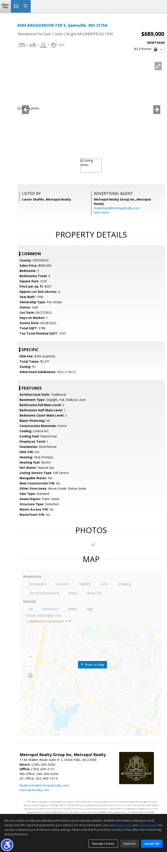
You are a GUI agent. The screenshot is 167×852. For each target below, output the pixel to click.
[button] (7, 845)
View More (101, 212)
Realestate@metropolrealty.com (117, 208)
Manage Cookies (103, 843)
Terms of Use (147, 825)
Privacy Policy (123, 825)
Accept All (152, 843)
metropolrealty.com (34, 790)
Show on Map (94, 665)
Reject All (129, 843)
